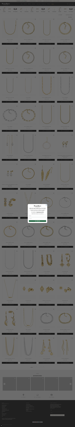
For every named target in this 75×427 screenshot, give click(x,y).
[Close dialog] (46, 205)
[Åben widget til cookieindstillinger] (1, 426)
